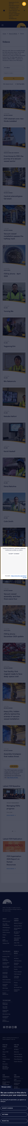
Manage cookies (6, 1087)
